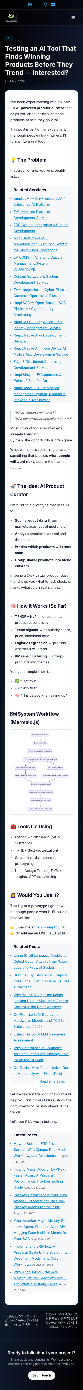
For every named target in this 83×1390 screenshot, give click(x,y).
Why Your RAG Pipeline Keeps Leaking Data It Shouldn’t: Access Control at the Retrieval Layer (41, 1001)
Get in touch (41, 1375)
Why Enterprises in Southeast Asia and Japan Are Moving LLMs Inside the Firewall (41, 1054)
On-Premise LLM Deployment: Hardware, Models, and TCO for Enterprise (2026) (40, 1020)
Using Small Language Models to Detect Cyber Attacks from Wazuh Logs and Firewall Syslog (41, 961)
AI (9, 38)
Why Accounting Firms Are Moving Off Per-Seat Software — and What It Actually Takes (40, 1278)
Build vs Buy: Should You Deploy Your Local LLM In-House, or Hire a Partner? (41, 981)
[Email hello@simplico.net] (30, 5)
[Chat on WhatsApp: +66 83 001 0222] (45, 5)
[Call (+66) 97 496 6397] (38, 5)
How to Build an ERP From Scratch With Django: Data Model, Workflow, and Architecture (41, 1149)
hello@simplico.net (51, 927)
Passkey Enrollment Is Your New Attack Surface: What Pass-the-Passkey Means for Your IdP (40, 1201)
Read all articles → (54, 1081)
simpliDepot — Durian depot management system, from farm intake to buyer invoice (40, 394)
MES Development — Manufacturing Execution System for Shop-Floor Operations (40, 244)
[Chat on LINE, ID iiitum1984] (53, 5)
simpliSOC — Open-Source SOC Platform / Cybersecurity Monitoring (40, 309)
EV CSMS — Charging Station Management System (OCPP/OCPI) (38, 263)
